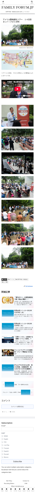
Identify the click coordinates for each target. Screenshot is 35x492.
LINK (25, 483)
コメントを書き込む (17, 406)
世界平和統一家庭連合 (22, 279)
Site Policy (9, 481)
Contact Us (26, 481)
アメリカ (12, 279)
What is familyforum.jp (17, 486)
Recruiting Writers (9, 483)
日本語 (5, 279)
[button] (31, 323)
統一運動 (5, 282)
